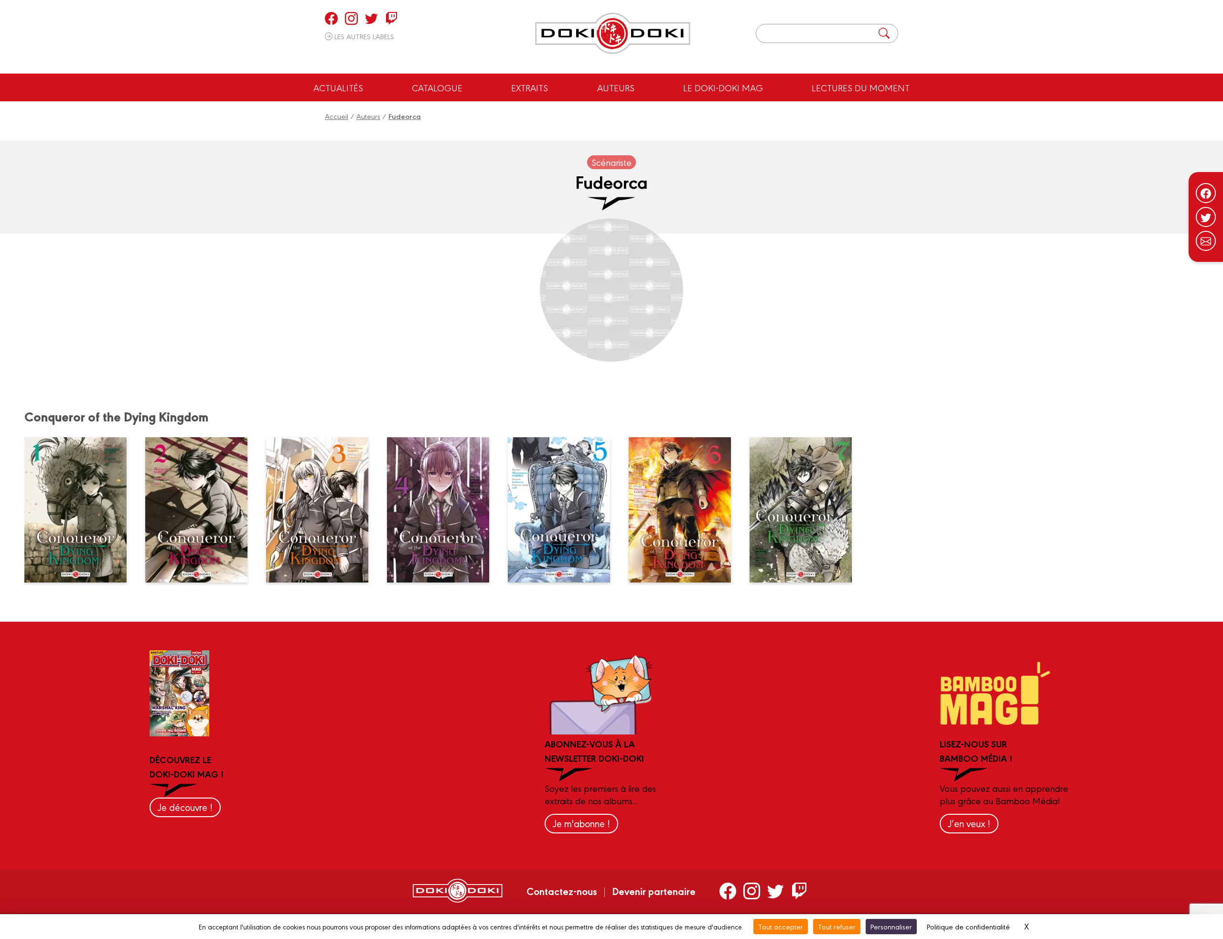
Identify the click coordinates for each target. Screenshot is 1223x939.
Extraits (529, 87)
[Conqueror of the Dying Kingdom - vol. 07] (806, 509)
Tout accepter (780, 926)
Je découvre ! (185, 806)
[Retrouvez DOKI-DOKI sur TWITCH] (391, 18)
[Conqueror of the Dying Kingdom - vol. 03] (323, 509)
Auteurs (615, 87)
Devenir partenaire (654, 891)
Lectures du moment (861, 87)
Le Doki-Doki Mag (723, 87)
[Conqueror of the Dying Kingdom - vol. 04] (444, 509)
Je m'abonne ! (581, 823)
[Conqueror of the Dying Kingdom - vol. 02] (202, 509)
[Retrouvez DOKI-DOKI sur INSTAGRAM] (351, 18)
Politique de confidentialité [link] (968, 926)
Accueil (336, 116)
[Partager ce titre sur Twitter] (1206, 217)
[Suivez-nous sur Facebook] (1206, 193)
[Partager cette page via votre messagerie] (1206, 241)
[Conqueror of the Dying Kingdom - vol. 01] (81, 509)
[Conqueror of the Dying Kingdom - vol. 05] (565, 509)
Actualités (338, 87)
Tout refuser (837, 926)
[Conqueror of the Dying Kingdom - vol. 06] (685, 509)
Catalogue (437, 87)
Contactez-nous (561, 891)
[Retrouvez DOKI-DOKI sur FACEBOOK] (331, 18)
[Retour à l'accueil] (612, 33)
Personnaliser (891, 926)
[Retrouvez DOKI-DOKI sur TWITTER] (371, 18)
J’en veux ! (969, 823)
